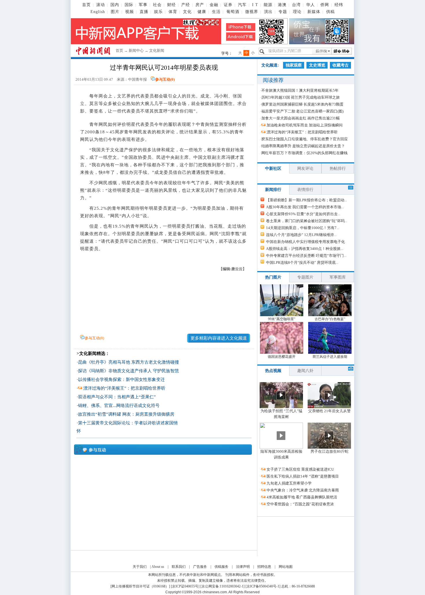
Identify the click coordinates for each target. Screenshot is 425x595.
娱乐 (158, 12)
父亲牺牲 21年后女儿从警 (329, 411)
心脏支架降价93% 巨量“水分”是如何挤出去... (303, 214)
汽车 (242, 5)
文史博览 (317, 65)
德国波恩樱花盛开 (281, 357)
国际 (129, 5)
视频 (129, 12)
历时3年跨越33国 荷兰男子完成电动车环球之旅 (300, 97)
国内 (114, 5)
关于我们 (140, 567)
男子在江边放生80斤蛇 (329, 451)
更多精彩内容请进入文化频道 (219, 338)
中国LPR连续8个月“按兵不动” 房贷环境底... (302, 262)
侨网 (324, 5)
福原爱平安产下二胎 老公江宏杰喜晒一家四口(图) (302, 111)
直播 (144, 12)
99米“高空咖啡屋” (281, 319)
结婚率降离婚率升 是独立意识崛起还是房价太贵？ (303, 146)
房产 (199, 5)
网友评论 (305, 168)
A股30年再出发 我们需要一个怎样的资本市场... (305, 207)
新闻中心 (136, 50)
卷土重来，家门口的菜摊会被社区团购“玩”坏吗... (306, 221)
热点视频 (273, 371)
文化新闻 (156, 50)
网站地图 (286, 567)
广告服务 (200, 567)
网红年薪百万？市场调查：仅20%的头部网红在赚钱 (304, 153)
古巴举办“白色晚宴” (330, 319)
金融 (214, 5)
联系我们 (179, 567)
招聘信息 (264, 567)
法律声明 (243, 567)
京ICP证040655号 (185, 586)
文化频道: (270, 65)
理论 (297, 12)
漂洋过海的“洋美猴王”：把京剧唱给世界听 (124, 388)
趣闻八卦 (305, 371)
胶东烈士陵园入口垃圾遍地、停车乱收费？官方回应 (304, 139)
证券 (228, 5)
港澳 (282, 5)
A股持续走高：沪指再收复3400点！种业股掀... (304, 248)
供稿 (330, 12)
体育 (173, 12)
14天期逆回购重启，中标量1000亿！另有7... (302, 228)
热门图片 (273, 277)
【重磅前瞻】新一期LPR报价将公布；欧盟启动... (306, 200)
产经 (185, 5)
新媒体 (313, 12)
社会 (157, 5)
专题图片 (305, 277)
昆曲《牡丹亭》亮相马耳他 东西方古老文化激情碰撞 (128, 362)
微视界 (251, 12)
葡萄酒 (232, 12)
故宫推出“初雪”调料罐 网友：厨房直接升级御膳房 (126, 414)
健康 (201, 12)
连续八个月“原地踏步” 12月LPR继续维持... (301, 235)
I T (255, 5)
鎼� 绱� (342, 51)
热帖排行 (338, 168)
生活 (216, 12)
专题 (282, 12)
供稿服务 (221, 567)
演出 (268, 12)
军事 (143, 5)
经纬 (339, 5)
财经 (171, 5)
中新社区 (273, 168)
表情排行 (305, 189)
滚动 (100, 5)
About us (157, 567)
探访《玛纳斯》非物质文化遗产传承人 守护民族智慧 (128, 371)
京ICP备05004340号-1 (263, 586)
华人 (310, 5)
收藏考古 (340, 65)
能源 (268, 5)
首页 (86, 5)
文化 (187, 12)
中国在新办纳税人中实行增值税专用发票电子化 (305, 242)
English (97, 12)
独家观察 (294, 65)
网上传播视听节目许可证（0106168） (140, 586)
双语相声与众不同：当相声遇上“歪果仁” (117, 397)
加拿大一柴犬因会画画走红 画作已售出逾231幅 (300, 118)
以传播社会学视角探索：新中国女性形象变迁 (121, 379)
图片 (115, 12)
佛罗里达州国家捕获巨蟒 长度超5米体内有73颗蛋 (302, 104)
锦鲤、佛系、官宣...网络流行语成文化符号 (119, 405)
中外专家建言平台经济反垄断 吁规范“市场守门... (306, 255)
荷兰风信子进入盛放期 (330, 357)
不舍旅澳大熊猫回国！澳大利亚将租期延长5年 (300, 90)
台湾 (296, 5)
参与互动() (165, 79)
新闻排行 (273, 189)
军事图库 (338, 277)
